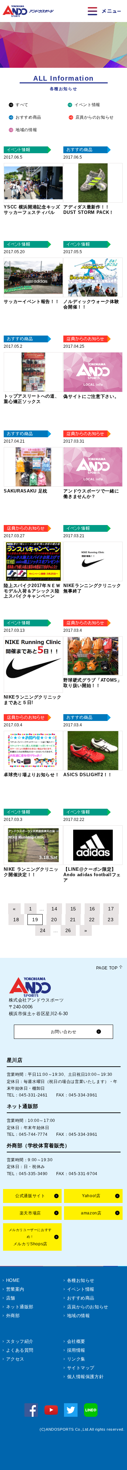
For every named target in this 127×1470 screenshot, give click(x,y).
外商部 (13, 1315)
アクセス (15, 1359)
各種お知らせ (81, 1280)
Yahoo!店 (91, 1195)
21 (73, 919)
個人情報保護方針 (85, 1376)
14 (54, 908)
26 (68, 930)
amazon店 (91, 1213)
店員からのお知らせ (95, 117)
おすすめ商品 (28, 117)
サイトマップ (81, 1367)
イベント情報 (87, 104)
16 (92, 908)
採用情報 (76, 1350)
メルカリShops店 (30, 1237)
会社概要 (76, 1341)
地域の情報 (26, 129)
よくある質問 (20, 1350)
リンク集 (76, 1359)
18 (16, 919)
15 (73, 908)
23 (110, 919)
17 (111, 908)
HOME (13, 1280)
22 (92, 919)
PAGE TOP (107, 968)
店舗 (10, 1298)
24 (43, 930)
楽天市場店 (30, 1213)
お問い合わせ (64, 1031)
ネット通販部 (20, 1306)
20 (54, 919)
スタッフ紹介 (20, 1341)
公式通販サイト (30, 1195)
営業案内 (15, 1289)
